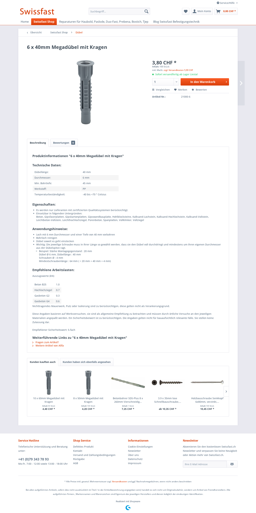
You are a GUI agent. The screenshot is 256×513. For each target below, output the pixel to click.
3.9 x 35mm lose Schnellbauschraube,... (167, 400)
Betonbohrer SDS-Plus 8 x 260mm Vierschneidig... (128, 400)
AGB (75, 463)
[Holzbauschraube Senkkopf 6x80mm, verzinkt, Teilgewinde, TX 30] (207, 382)
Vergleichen (162, 89)
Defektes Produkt (83, 446)
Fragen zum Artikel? (47, 342)
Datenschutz (135, 459)
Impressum (134, 463)
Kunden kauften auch (43, 362)
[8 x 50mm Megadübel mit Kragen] (88, 382)
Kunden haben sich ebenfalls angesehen (87, 362)
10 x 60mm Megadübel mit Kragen (48, 400)
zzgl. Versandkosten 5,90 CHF (178, 70)
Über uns (133, 455)
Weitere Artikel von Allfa (49, 345)
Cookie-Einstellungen (140, 446)
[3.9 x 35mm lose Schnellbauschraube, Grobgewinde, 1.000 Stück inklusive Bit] (167, 382)
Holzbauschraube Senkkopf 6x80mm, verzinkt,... (207, 400)
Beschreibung (38, 142)
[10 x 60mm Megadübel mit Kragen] (49, 382)
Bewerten (201, 89)
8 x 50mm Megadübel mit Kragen (88, 400)
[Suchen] (146, 11)
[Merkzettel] (185, 11)
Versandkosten (119, 481)
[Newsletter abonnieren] (232, 464)
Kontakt (77, 450)
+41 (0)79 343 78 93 (33, 459)
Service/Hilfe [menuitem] (227, 3)
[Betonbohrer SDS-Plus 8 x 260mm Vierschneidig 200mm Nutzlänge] (128, 382)
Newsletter (134, 450)
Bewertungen (63, 142)
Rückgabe (79, 459)
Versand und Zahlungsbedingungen (94, 455)
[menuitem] (119, 11)
